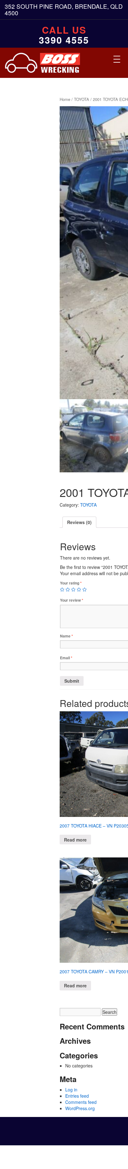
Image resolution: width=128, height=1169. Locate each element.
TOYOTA (81, 99)
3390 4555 (64, 40)
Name (66, 636)
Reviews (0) (79, 522)
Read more (75, 840)
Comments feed (81, 1102)
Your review (71, 600)
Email (66, 658)
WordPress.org (80, 1108)
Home (65, 99)
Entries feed (77, 1096)
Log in (71, 1089)
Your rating (71, 583)
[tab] (79, 522)
